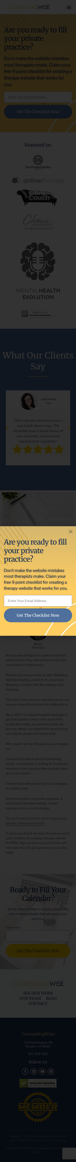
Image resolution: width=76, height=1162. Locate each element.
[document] (38, 581)
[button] (70, 531)
